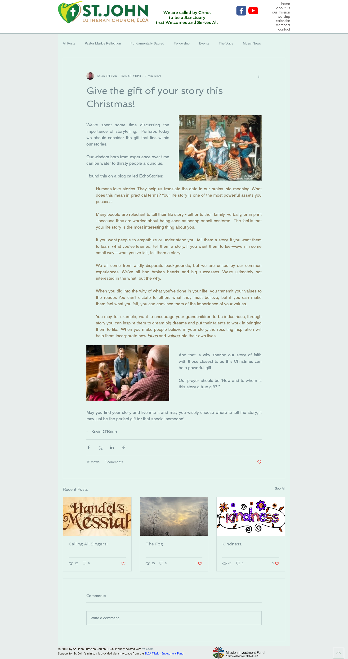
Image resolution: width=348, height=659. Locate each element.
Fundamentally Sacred (147, 43)
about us (283, 8)
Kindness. (232, 543)
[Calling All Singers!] (97, 516)
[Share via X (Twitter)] (100, 447)
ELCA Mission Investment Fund (164, 653)
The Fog (154, 543)
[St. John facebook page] (241, 11)
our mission (281, 12)
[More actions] (259, 76)
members (283, 25)
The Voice (226, 43)
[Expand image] (220, 148)
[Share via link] (123, 447)
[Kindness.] (251, 516)
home (285, 4)
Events (204, 43)
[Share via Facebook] (88, 447)
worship (283, 16)
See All (280, 488)
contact (284, 29)
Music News (252, 43)
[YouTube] (253, 11)
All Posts (69, 43)
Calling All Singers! (88, 543)
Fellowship (182, 43)
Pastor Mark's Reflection (103, 43)
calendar (283, 21)
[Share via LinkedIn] (112, 447)
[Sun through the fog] (174, 516)
